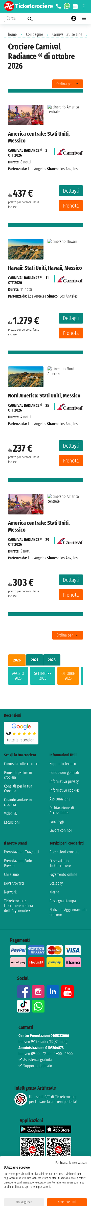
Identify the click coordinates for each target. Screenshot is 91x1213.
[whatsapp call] (67, 6)
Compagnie (34, 34)
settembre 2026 (42, 676)
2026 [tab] (17, 660)
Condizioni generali (64, 772)
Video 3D (10, 813)
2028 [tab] (52, 659)
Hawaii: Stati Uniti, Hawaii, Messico (45, 268)
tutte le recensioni (21, 740)
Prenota (71, 205)
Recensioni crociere (64, 852)
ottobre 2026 (68, 676)
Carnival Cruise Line (67, 34)
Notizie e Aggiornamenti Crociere (68, 912)
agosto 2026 (18, 676)
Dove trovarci (14, 883)
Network (10, 892)
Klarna (54, 892)
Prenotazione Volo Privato (18, 863)
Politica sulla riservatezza (71, 1163)
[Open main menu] (84, 18)
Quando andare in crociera (18, 802)
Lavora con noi (61, 830)
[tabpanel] (45, 677)
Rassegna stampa (63, 901)
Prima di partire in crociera (18, 775)
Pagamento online (63, 874)
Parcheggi (57, 821)
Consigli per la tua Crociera (18, 788)
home (12, 34)
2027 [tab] (34, 659)
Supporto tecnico (63, 763)
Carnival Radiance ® (25, 150)
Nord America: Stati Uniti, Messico (44, 395)
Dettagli (71, 190)
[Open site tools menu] (84, 6)
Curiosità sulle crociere (21, 763)
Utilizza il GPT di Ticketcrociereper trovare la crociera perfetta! (53, 1099)
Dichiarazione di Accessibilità (62, 810)
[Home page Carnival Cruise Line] (70, 150)
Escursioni (12, 822)
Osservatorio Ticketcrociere (60, 863)
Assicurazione (60, 799)
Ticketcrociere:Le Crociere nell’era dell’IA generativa (18, 906)
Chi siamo (11, 874)
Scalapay (56, 883)
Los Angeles (37, 168)
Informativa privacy (64, 781)
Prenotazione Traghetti (21, 852)
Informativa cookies (65, 790)
